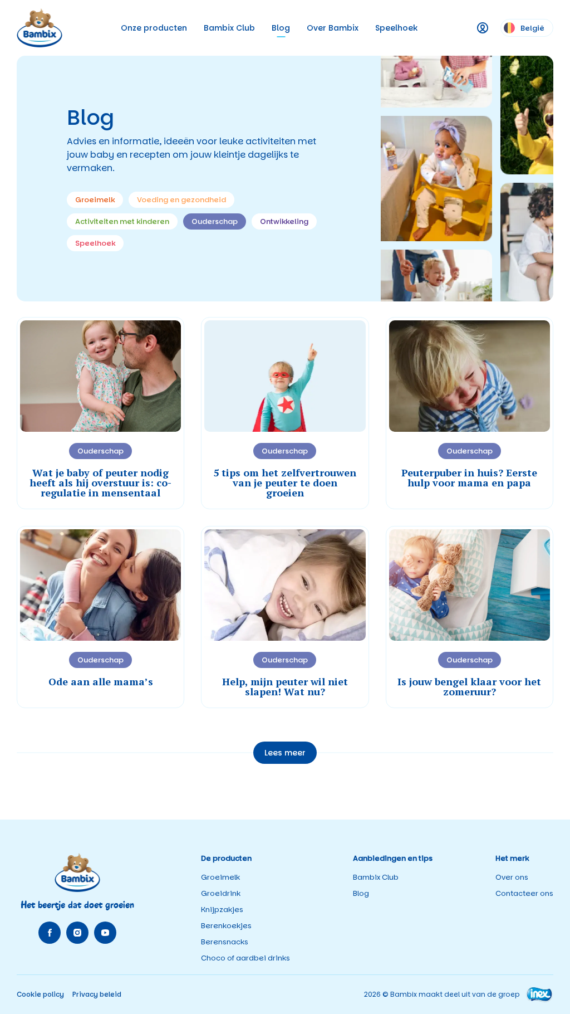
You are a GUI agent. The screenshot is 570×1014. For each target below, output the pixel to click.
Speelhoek (396, 27)
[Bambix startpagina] (39, 27)
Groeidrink (220, 893)
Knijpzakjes (222, 909)
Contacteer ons (524, 893)
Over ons (511, 877)
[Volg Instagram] (77, 933)
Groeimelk (220, 877)
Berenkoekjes (226, 925)
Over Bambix (332, 27)
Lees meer (285, 752)
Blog (281, 27)
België (532, 28)
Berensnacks (224, 942)
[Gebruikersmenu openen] (482, 28)
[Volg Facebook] (49, 933)
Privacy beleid (96, 994)
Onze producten (154, 27)
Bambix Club (229, 27)
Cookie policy (40, 994)
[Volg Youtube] (105, 933)
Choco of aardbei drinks (245, 958)
